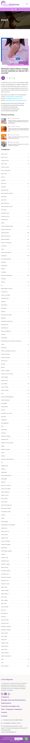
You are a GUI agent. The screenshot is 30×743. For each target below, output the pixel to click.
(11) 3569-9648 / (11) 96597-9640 (14, 96)
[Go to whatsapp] (26, 739)
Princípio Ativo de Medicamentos (13, 700)
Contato (4, 712)
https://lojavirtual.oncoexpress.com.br (16, 100)
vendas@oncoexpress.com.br (13, 98)
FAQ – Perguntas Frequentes (11, 709)
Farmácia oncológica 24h (10, 706)
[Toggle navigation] (27, 3)
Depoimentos (6, 703)
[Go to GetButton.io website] (26, 741)
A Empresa (5, 697)
